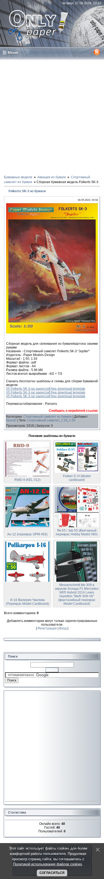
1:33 (64, 420)
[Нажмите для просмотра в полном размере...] (52, 332)
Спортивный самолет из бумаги (47, 416)
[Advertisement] (52, 116)
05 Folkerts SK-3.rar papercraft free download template (45, 389)
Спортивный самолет (43, 420)
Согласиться (52, 873)
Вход (63, 628)
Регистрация (47, 628)
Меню (13, 52)
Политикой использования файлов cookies (47, 864)
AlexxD (11, 420)
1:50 (72, 420)
